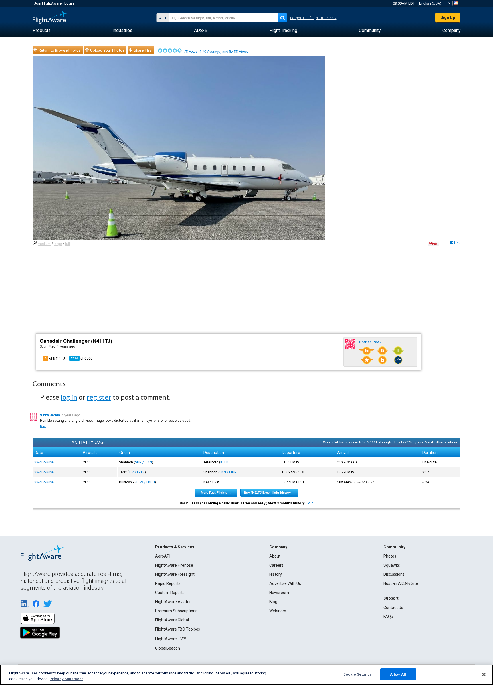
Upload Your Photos (107, 50)
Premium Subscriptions (176, 611)
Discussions (394, 574)
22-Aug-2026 (44, 482)
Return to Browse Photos (59, 50)
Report (44, 427)
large (58, 244)
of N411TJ (55, 358)
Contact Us (393, 607)
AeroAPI (162, 556)
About (274, 556)
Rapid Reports (168, 583)
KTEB (224, 462)
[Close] (484, 674)
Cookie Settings (357, 674)
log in (69, 397)
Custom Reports (170, 592)
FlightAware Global (172, 620)
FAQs (388, 616)
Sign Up (448, 17)
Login (69, 3)
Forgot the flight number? (313, 18)
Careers (276, 565)
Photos (389, 556)
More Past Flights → (216, 492)
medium (44, 244)
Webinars (277, 611)
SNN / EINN (143, 462)
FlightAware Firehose (174, 565)
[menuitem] (41, 31)
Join (309, 503)
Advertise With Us (285, 583)
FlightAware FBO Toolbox (177, 629)
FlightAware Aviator (173, 601)
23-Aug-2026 (44, 462)
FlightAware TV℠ (170, 639)
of (81, 358)
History (275, 574)
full (67, 244)
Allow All (398, 674)
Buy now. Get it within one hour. (434, 442)
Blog (273, 601)
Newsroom (279, 592)
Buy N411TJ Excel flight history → (269, 492)
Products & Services (174, 547)
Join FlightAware (48, 3)
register (99, 397)
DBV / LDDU (145, 482)
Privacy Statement (66, 679)
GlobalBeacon (167, 648)
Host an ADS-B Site (400, 583)
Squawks (391, 565)
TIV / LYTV (137, 472)
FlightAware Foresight (175, 574)
